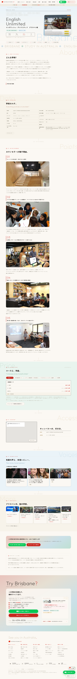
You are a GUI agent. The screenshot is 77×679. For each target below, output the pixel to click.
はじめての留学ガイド (36, 656)
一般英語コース (9, 377)
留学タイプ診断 (35, 650)
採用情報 (9, 656)
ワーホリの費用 (48, 648)
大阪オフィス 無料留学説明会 (62, 648)
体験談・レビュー (47, 42)
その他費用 (58, 377)
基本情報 (17, 42)
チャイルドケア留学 (24, 650)
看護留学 (22, 648)
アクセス (40, 42)
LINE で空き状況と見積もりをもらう (18, 544)
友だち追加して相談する (23, 611)
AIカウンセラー (11, 650)
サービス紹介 (10, 648)
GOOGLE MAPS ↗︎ (32, 440)
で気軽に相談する (69, 672)
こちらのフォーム (19, 622)
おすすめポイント (25, 42)
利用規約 (22, 669)
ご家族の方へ (60, 652)
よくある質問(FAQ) (61, 656)
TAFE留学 (22, 652)
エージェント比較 (48, 654)
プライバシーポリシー (17, 669)
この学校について (10, 42)
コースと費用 (33, 42)
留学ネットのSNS (61, 650)
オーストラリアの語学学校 (13, 7)
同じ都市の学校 (55, 42)
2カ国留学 (22, 656)
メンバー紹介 (10, 652)
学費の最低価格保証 (48, 652)
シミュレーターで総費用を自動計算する (15, 403)
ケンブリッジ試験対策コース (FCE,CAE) (31, 377)
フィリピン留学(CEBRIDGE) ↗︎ (30, 669)
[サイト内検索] (57, 2)
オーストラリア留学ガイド (37, 657)
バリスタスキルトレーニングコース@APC (47, 377)
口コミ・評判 (35, 654)
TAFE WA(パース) (24, 654)
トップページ (10, 669)
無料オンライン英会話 (24, 657)
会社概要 (9, 654)
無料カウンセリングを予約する (23, 615)
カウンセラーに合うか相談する (33, 544)
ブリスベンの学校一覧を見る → (12, 525)
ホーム (8, 7)
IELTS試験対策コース (18, 377)
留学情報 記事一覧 (61, 654)
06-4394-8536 (19, 620)
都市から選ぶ (35, 648)
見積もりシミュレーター (49, 650)
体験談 (34, 652)
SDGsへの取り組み (11, 657)
